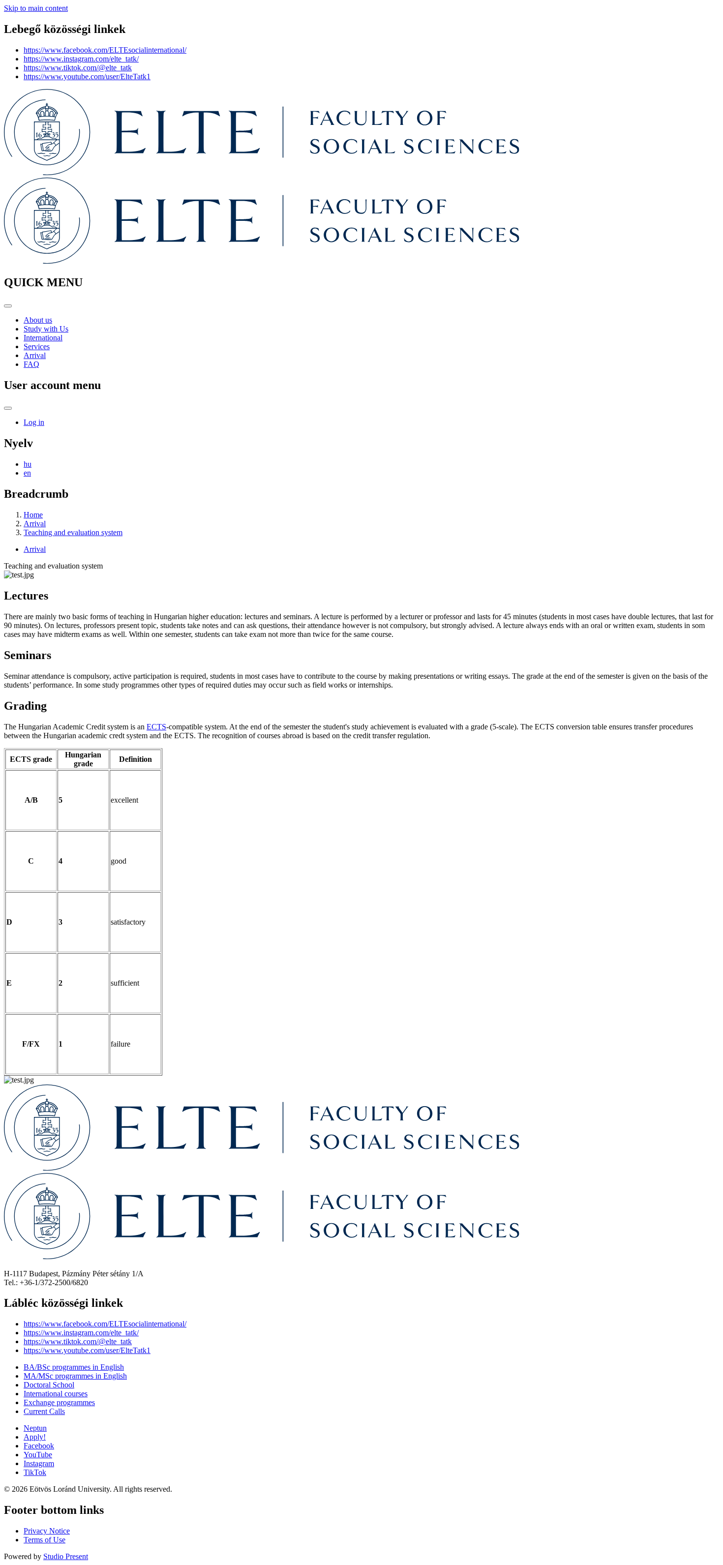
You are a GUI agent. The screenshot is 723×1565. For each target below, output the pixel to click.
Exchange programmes (59, 1402)
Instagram (39, 1463)
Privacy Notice (47, 1531)
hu (27, 464)
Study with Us (46, 329)
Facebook (39, 1446)
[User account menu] (8, 408)
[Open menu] (8, 305)
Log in (34, 422)
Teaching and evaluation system (73, 532)
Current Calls (44, 1411)
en (27, 473)
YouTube (38, 1454)
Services (37, 346)
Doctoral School (49, 1385)
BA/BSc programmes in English (74, 1367)
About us (38, 320)
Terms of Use (44, 1539)
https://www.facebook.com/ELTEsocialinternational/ (105, 50)
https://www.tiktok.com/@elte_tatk (78, 67)
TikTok (35, 1472)
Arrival (35, 355)
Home (33, 515)
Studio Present (65, 1556)
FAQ (31, 364)
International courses (56, 1393)
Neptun (35, 1428)
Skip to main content (36, 8)
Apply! (35, 1437)
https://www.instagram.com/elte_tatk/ (81, 59)
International (43, 337)
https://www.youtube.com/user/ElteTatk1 (87, 76)
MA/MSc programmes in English (75, 1376)
